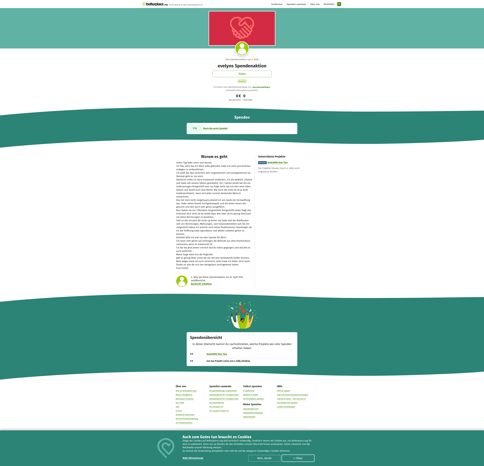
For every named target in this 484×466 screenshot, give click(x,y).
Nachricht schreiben (201, 284)
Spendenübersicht (250, 409)
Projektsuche (248, 391)
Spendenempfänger (261, 87)
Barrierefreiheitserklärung (187, 419)
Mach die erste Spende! (215, 128)
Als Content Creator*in (219, 411)
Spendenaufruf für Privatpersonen (224, 399)
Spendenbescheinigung (253, 413)
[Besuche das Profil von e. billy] (242, 48)
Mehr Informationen (193, 458)
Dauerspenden (249, 417)
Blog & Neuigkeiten (184, 395)
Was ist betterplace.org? (186, 391)
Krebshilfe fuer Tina (277, 162)
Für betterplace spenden (253, 399)
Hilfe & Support (283, 391)
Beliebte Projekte (250, 395)
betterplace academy (184, 399)
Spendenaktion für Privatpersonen (224, 395)
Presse (179, 411)
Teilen (242, 74)
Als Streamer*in (216, 407)
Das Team (180, 403)
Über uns (315, 4)
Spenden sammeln (296, 4)
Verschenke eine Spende (287, 403)
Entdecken (277, 4)
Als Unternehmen (216, 403)
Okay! (299, 458)
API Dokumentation (184, 423)
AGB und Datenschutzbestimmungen (292, 395)
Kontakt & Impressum (185, 414)
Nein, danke (264, 458)
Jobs (177, 407)
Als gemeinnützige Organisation (223, 391)
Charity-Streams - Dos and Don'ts (291, 399)
